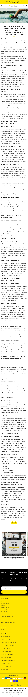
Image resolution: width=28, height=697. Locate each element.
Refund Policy (4, 611)
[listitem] (14, 2)
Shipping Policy (5, 607)
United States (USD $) (13, 675)
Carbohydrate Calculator (7, 651)
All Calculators (4, 669)
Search (3, 601)
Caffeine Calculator (5, 663)
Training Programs (5, 636)
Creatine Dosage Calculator (8, 645)
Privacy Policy (4, 609)
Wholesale (3, 605)
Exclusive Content (5, 639)
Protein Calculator (5, 648)
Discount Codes (5, 603)
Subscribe (14, 591)
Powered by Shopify (14, 684)
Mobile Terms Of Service (7, 616)
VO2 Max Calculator (6, 657)
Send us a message (6, 630)
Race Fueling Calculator (7, 654)
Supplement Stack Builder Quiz (8, 642)
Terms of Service (5, 614)
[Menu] (1, 6)
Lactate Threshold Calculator (8, 660)
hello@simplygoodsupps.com (8, 622)
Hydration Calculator (6, 666)
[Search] (23, 6)
